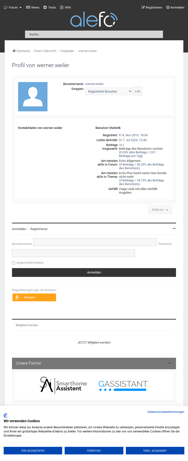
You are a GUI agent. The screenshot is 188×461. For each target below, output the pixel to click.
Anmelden (19, 229)
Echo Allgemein (130, 161)
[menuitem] (32, 7)
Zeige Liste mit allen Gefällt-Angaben (138, 190)
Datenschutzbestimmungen (166, 411)
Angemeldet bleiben (30, 262)
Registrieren (38, 229)
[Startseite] (94, 20)
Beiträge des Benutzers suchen (141, 148)
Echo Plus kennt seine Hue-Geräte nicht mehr (142, 174)
